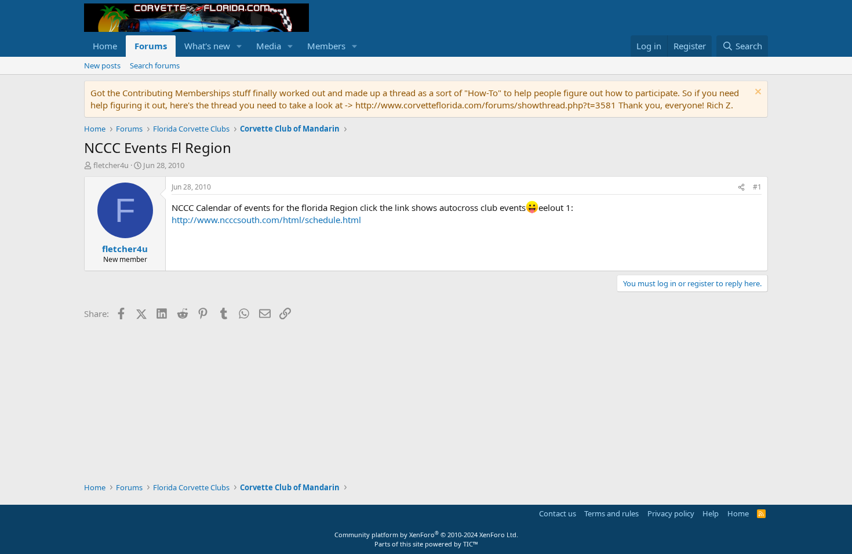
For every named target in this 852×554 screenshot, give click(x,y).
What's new (207, 46)
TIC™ (470, 544)
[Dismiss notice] (757, 93)
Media (268, 46)
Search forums (155, 65)
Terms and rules (611, 513)
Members (326, 46)
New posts (102, 65)
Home (105, 46)
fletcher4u (111, 165)
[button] (239, 46)
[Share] (741, 187)
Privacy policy (670, 513)
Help (710, 513)
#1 (757, 187)
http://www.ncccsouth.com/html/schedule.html (266, 219)
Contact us (557, 513)
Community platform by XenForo (426, 534)
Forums (150, 46)
